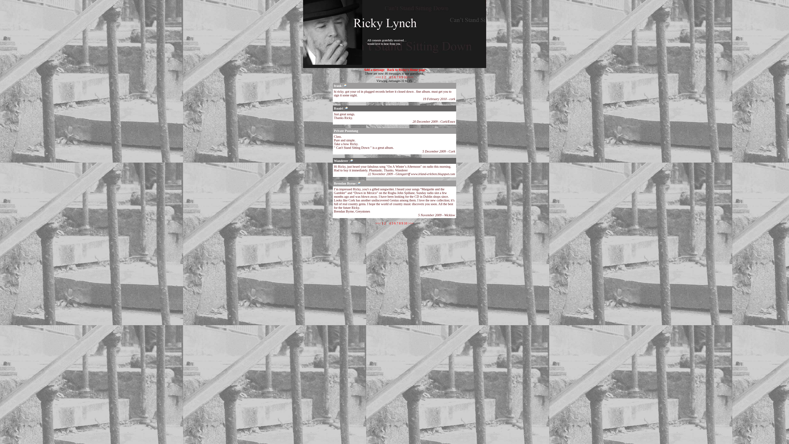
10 (405, 77)
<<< (378, 77)
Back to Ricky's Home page (406, 70)
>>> (411, 77)
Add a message (374, 70)
